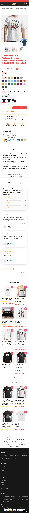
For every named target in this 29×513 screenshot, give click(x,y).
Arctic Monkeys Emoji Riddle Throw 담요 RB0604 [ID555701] (7, 321)
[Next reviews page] (26, 272)
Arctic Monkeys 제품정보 (9, 8)
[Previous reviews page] (19, 272)
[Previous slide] (2, 28)
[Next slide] (26, 28)
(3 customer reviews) (12, 66)
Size (3, 89)
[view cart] (27, 4)
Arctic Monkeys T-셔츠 (22, 8)
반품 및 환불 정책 (5, 484)
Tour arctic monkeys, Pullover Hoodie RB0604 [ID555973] (7, 366)
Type (3, 71)
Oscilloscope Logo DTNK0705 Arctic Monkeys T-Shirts (21, 425)
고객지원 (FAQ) (4, 488)
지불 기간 (3, 482)
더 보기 (14, 377)
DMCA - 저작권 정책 (5, 472)
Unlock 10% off (3, 507)
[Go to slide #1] (7, 49)
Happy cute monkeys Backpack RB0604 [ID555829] (20, 321)
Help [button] (26, 511)
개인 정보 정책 (4, 470)
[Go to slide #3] (21, 49)
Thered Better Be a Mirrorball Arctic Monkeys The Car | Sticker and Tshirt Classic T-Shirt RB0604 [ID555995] (21, 367)
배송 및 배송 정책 (5, 480)
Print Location (5, 96)
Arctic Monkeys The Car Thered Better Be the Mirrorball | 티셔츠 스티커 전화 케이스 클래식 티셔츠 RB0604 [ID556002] (7, 401)
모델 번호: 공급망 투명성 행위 (7, 474)
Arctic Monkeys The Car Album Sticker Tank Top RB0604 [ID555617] (20, 300)
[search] (25, 4)
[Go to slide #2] (14, 49)
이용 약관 (3, 468)
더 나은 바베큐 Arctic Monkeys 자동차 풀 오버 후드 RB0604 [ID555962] (7, 343)
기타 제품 (3, 486)
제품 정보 (3, 466)
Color (3, 75)
